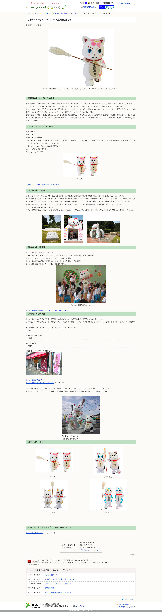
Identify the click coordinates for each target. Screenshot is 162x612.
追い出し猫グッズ (51, 575)
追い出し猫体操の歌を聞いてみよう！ (58, 592)
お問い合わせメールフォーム (89, 550)
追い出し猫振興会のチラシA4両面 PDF (40, 383)
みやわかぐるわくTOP (41, 13)
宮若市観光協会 (124, 604)
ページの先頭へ (128, 599)
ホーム (30, 13)
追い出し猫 (76, 13)
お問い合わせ (80, 606)
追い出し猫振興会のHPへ (34, 380)
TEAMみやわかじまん (126, 607)
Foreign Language (125, 3)
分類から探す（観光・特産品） (60, 13)
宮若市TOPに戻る (89, 7)
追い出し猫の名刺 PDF (34, 533)
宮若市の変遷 (49, 588)
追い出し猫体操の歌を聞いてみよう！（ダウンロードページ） (47, 310)
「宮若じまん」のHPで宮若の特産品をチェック (42, 184)
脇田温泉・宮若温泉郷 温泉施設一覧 (58, 584)
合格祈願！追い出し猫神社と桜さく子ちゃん (60, 579)
